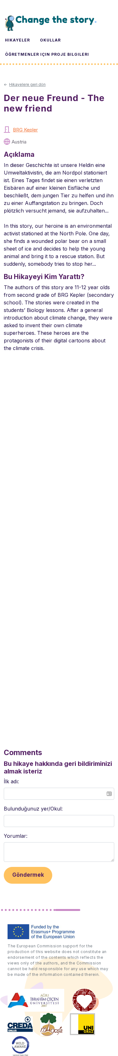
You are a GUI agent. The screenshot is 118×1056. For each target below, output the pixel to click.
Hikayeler (17, 40)
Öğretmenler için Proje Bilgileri (47, 54)
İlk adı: (11, 781)
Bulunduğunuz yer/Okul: (33, 808)
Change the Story (51, 23)
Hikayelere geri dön (27, 84)
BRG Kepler (25, 130)
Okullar (50, 40)
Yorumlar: (15, 836)
